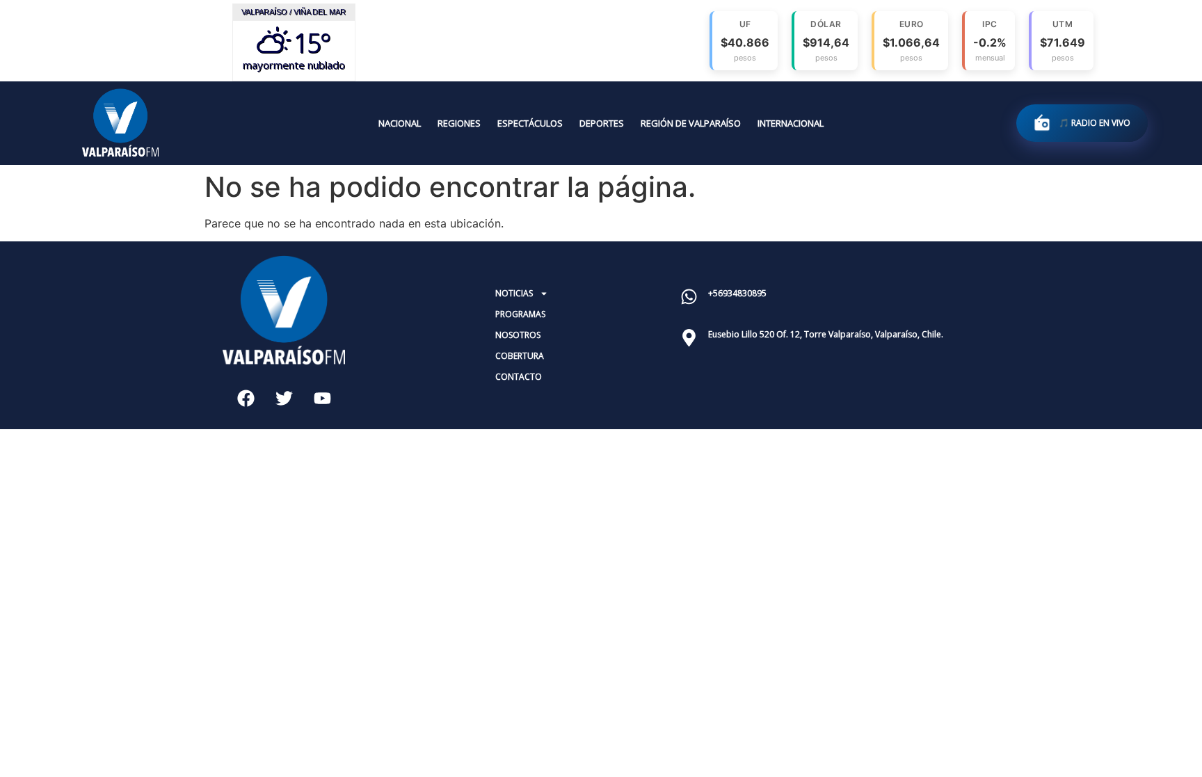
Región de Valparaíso (691, 123)
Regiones (459, 123)
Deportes (601, 123)
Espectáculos (530, 123)
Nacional (399, 123)
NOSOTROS (517, 335)
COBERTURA (519, 356)
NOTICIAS (514, 293)
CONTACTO (518, 377)
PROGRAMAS (520, 314)
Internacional (791, 123)
